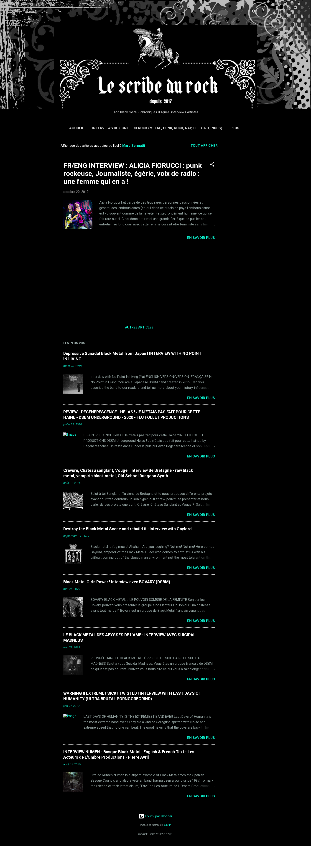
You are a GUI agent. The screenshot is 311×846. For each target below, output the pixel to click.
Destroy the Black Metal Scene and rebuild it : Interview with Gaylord (127, 528)
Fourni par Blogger (158, 816)
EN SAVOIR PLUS (201, 238)
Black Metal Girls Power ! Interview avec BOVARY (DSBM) (116, 581)
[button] (212, 165)
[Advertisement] (242, 208)
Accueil (76, 128)
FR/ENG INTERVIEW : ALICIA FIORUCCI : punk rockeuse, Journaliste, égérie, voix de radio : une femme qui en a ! (132, 173)
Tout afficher (204, 146)
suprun (167, 824)
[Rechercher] (254, 12)
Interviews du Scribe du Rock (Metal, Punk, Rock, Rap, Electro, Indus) (157, 128)
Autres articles (139, 327)
